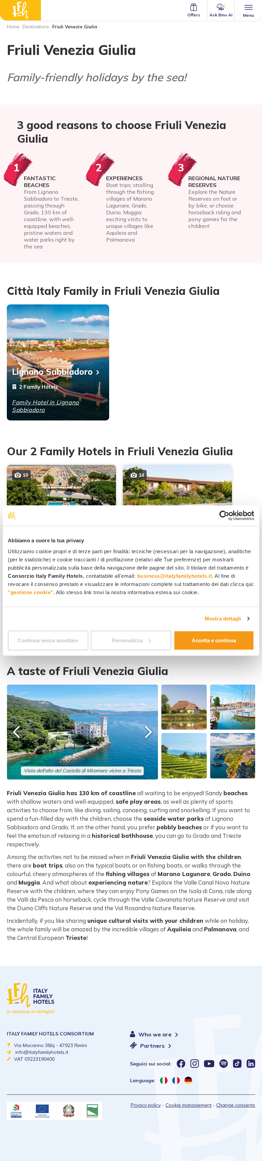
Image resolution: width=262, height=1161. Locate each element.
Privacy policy (146, 1105)
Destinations (36, 26)
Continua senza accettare (48, 640)
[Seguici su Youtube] (209, 1063)
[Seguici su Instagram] (194, 1063)
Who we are (156, 1034)
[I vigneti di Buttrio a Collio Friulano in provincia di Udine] (183, 755)
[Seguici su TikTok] (237, 1063)
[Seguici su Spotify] (223, 1063)
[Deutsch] (188, 1080)
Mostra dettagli (223, 618)
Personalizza (127, 640)
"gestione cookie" (30, 592)
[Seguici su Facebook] (181, 1063)
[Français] (176, 1080)
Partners (153, 1045)
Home (13, 26)
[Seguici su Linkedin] (251, 1063)
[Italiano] (164, 1080)
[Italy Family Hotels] (20, 10)
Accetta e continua (214, 640)
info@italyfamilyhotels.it (41, 1052)
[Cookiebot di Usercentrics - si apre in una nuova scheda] (224, 516)
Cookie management (188, 1105)
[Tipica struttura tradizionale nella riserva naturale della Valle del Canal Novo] (183, 707)
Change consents (235, 1105)
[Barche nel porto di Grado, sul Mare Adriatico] (232, 707)
